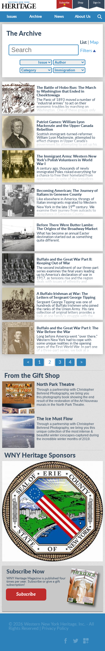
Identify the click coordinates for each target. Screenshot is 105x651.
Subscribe (64, 3)
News (59, 17)
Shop (80, 3)
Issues (12, 17)
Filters (86, 51)
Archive (35, 17)
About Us (82, 17)
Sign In (96, 3)
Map (94, 42)
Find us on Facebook (65, 641)
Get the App (86, 641)
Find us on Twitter (76, 641)
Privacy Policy (55, 628)
